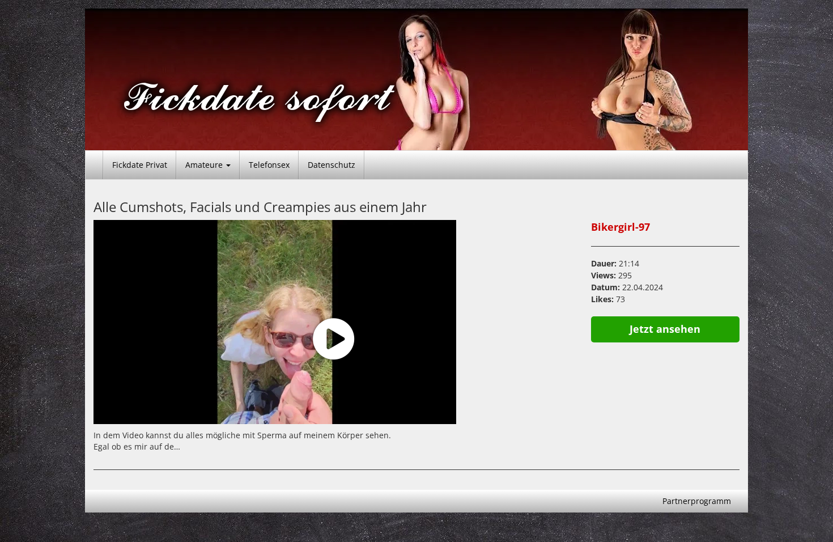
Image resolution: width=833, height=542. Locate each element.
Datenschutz (331, 164)
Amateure (205, 164)
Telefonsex (269, 164)
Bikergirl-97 (620, 227)
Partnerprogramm (696, 501)
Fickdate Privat (139, 164)
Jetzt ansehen (665, 329)
